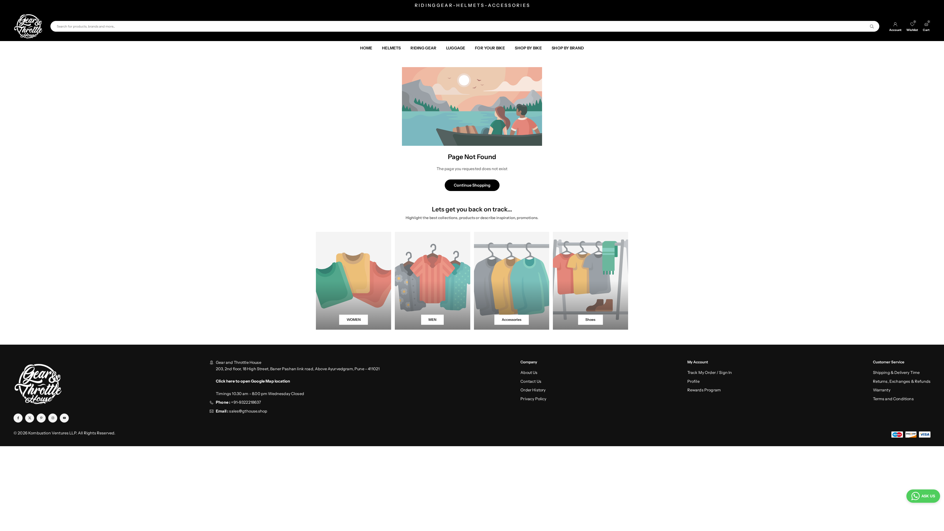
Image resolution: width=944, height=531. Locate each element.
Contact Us (530, 381)
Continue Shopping (472, 185)
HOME (366, 47)
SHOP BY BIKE (528, 47)
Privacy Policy (533, 398)
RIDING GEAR (423, 47)
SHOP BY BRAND (568, 47)
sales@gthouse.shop (247, 411)
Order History (533, 389)
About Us (528, 372)
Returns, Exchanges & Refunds (901, 381)
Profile (693, 381)
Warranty (881, 389)
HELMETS (391, 47)
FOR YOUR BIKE (490, 47)
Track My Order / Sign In (709, 372)
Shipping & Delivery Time (896, 372)
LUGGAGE (455, 47)
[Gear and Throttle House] (28, 25)
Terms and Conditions (893, 398)
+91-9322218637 (246, 402)
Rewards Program (704, 389)
